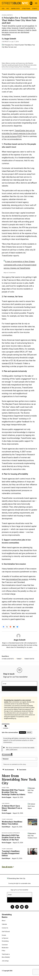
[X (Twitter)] (12, 907)
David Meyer (6, 827)
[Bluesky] (22, 907)
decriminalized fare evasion (17, 579)
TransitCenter (29, 659)
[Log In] (31, 3)
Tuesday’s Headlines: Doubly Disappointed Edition (11, 853)
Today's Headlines (7, 819)
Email (4, 683)
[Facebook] (17, 907)
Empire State (15, 8)
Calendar (4, 924)
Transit (19, 659)
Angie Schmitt (10, 39)
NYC (8, 8)
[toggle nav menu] (36, 3)
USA (3, 8)
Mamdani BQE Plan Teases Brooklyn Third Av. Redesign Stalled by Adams (13, 792)
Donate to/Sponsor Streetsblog (5, 938)
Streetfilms (26, 8)
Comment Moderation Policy (5, 947)
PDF (19, 136)
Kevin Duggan (6, 797)
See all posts (7, 867)
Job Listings (5, 961)
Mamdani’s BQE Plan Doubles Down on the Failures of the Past (11, 837)
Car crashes (5, 803)
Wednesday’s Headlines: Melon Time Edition (12, 823)
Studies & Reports (7, 15)
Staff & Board (6, 931)
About (3, 920)
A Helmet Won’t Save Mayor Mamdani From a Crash (12, 808)
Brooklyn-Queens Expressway (11, 833)
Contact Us (5, 928)
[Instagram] (26, 907)
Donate (34, 8)
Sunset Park (5, 787)
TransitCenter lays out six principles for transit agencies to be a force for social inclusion (19, 133)
